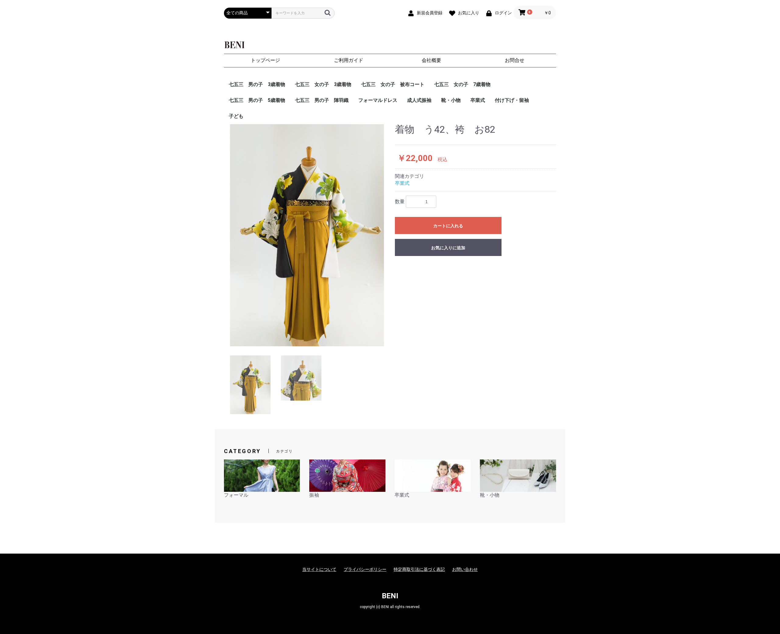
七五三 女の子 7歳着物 (462, 84)
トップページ (265, 60)
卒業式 (477, 100)
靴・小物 (451, 100)
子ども (236, 116)
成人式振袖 (419, 100)
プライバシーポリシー (365, 569)
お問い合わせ (465, 569)
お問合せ (514, 60)
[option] (307, 235)
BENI (390, 596)
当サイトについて (319, 569)
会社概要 (431, 60)
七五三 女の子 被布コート (392, 84)
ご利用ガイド (348, 60)
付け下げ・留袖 (512, 100)
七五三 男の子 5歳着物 (257, 100)
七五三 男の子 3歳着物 (257, 84)
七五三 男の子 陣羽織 (322, 100)
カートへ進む (413, 323)
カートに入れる (448, 225)
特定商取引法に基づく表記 (419, 569)
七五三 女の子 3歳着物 (323, 84)
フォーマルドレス (377, 100)
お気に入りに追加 (448, 247)
